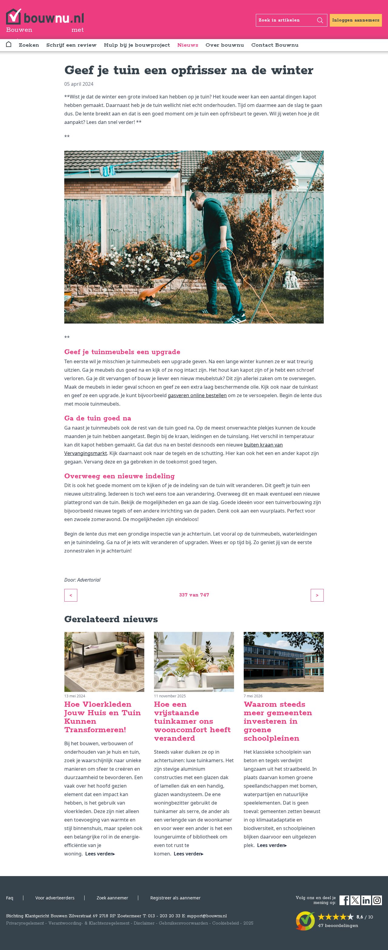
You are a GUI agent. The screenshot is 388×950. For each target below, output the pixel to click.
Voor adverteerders (55, 898)
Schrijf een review (71, 45)
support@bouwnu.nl (207, 916)
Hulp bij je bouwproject (137, 45)
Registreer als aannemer (175, 898)
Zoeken (29, 45)
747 (204, 595)
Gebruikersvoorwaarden (183, 923)
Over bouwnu (225, 45)
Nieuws (187, 45)
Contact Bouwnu (275, 45)
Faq (9, 898)
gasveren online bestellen (197, 395)
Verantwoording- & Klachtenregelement (88, 923)
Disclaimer (144, 923)
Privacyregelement (25, 923)
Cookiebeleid (225, 923)
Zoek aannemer (112, 898)
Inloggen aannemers (356, 20)
